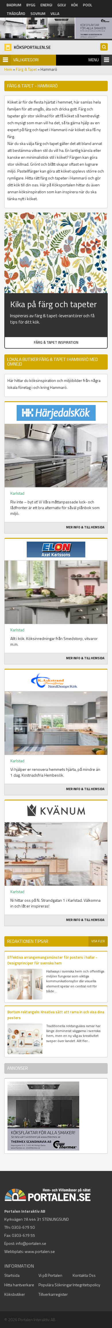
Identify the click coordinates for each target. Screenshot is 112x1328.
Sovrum (37, 13)
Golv (61, 5)
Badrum (14, 5)
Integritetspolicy (86, 1285)
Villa (55, 13)
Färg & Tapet (26, 69)
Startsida (12, 1275)
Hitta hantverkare (19, 1285)
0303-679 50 (23, 1227)
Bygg (30, 5)
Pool (87, 5)
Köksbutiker (14, 1294)
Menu (93, 60)
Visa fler (98, 941)
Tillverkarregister (53, 1294)
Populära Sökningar (55, 1285)
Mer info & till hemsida (85, 527)
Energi (46, 5)
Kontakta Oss (84, 1275)
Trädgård (16, 13)
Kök (74, 5)
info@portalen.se (31, 1243)
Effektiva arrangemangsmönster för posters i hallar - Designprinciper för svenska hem (52, 960)
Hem (8, 69)
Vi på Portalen (50, 1275)
